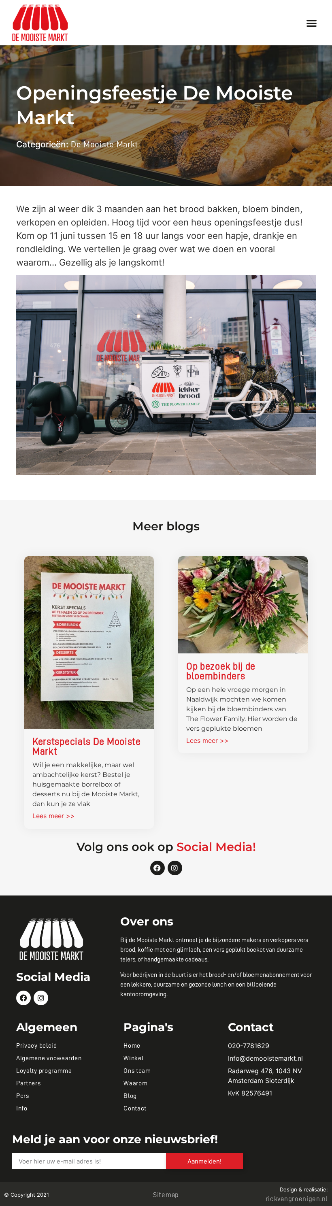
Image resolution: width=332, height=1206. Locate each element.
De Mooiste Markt (104, 144)
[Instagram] (175, 868)
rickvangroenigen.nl (297, 1198)
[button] (312, 23)
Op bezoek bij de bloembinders (220, 671)
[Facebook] (157, 868)
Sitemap (166, 1194)
